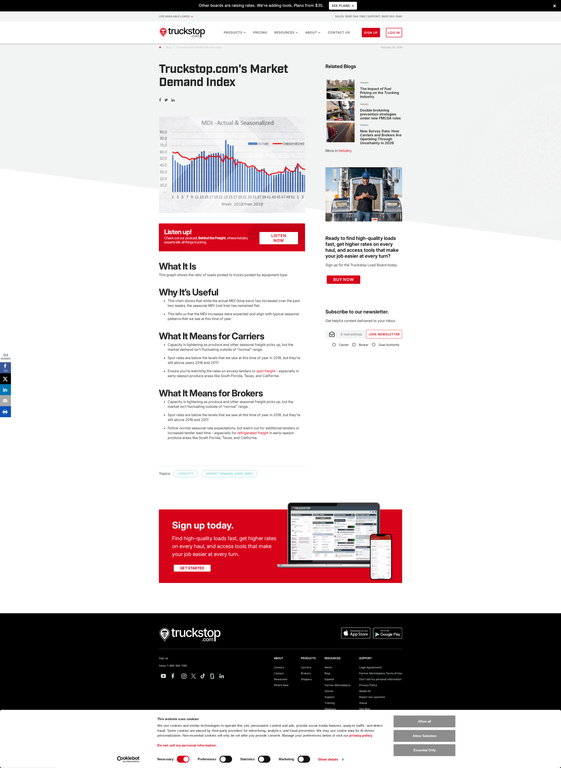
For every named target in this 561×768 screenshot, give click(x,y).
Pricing (260, 32)
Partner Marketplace (337, 685)
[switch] (226, 759)
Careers (279, 667)
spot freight (265, 371)
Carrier (344, 345)
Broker (363, 345)
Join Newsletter (384, 334)
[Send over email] (5, 400)
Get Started (192, 568)
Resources (284, 32)
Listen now (278, 238)
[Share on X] (5, 378)
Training (330, 703)
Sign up (163, 658)
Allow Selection (425, 735)
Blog (327, 673)
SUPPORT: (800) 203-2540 (384, 16)
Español (329, 679)
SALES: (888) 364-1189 (350, 16)
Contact (279, 673)
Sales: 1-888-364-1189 (173, 665)
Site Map (364, 708)
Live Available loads (175, 16)
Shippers (306, 679)
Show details (328, 759)
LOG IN (394, 32)
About (311, 32)
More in (338, 150)
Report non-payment (372, 697)
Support (329, 697)
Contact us (339, 32)
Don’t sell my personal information (380, 679)
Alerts (328, 667)
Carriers (306, 667)
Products (233, 32)
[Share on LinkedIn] (5, 389)
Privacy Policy (368, 685)
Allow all (424, 721)
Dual (389, 345)
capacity (186, 473)
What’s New (281, 685)
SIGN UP (371, 32)
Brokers (306, 673)
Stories (329, 691)
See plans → (343, 5)
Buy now (343, 279)
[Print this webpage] (5, 411)
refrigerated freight (252, 433)
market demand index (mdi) (229, 473)
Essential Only (425, 750)
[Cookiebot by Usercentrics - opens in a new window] (128, 759)
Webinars (330, 708)
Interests (331, 306)
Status (363, 703)
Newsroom (281, 679)
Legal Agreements (370, 667)
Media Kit (365, 691)
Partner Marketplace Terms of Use (380, 673)
